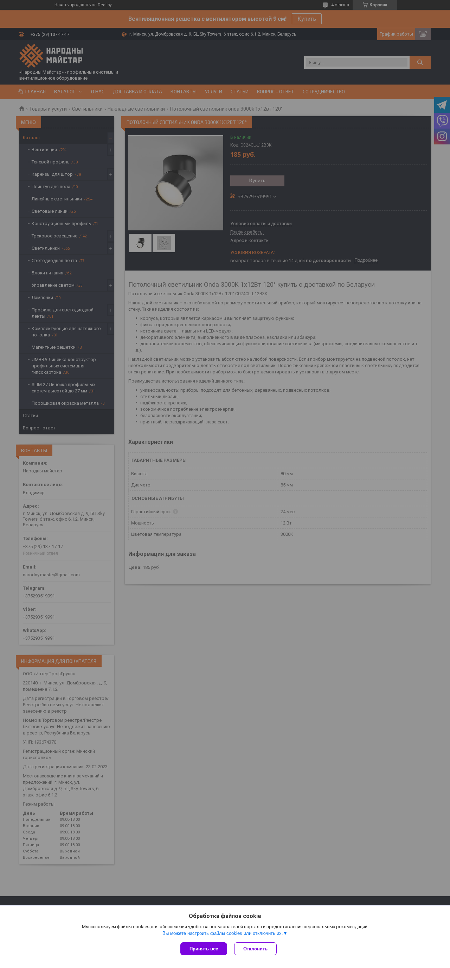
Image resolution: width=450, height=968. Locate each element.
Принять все (203, 948)
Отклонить (255, 948)
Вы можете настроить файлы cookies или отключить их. (222, 933)
